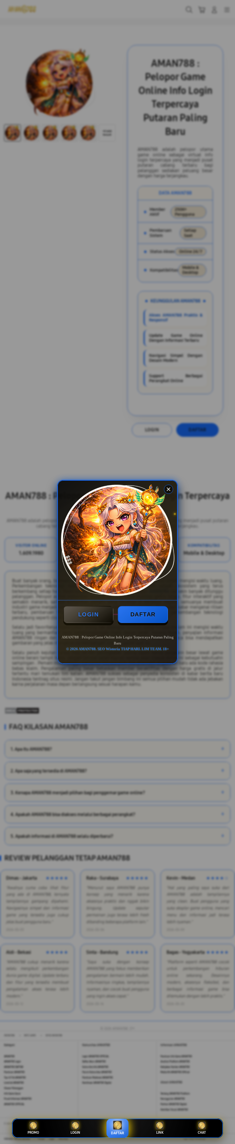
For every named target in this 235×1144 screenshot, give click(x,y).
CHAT (202, 1133)
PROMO (33, 1133)
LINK (159, 1133)
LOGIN (88, 614)
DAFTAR (143, 614)
